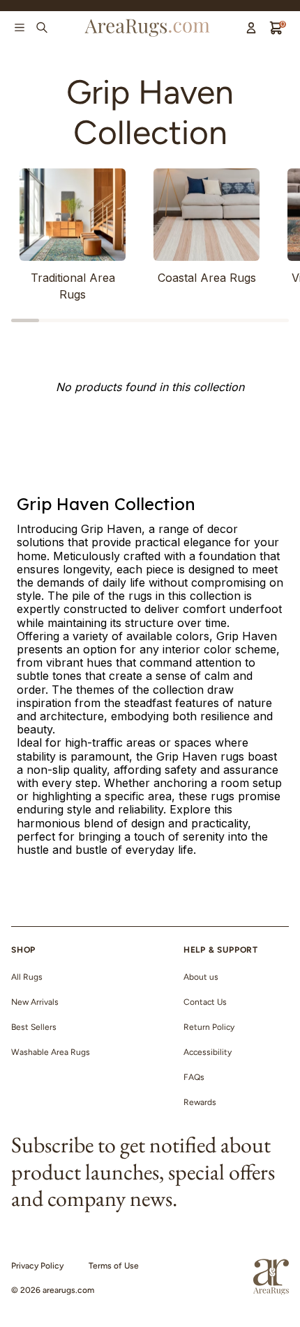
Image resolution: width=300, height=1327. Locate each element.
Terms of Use (114, 1266)
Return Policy (208, 1027)
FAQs (193, 1077)
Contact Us (205, 1002)
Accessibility (207, 1052)
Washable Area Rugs (50, 1052)
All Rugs (27, 977)
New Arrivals (35, 1002)
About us (200, 977)
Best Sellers (34, 1027)
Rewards (199, 1102)
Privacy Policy (37, 1266)
